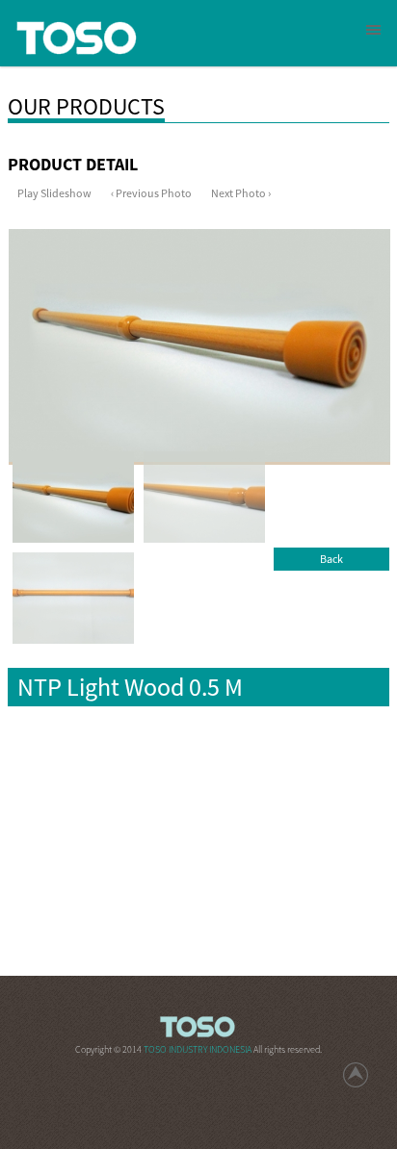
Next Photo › (241, 193)
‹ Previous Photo (151, 193)
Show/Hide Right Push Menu (373, 30)
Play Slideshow (54, 193)
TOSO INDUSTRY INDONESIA (198, 1049)
